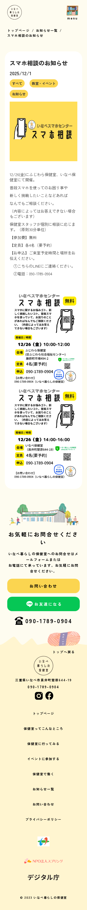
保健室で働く (43, 774)
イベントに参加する (43, 758)
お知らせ (19, 94)
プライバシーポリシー (43, 819)
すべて (17, 83)
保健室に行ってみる (43, 743)
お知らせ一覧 (47, 30)
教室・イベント (44, 83)
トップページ (18, 30)
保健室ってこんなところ (43, 728)
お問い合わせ (43, 804)
